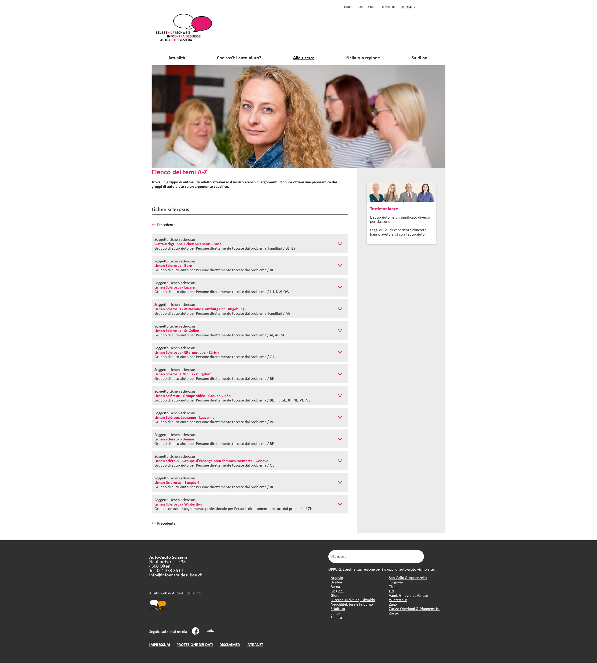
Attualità (176, 57)
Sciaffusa (338, 608)
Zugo (393, 604)
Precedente (166, 224)
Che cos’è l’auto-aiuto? (239, 57)
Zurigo (394, 613)
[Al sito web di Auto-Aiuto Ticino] (158, 609)
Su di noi (420, 57)
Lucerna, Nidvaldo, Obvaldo (353, 599)
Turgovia (396, 582)
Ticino (394, 586)
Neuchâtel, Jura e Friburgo (352, 604)
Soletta (336, 617)
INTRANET (254, 644)
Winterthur (398, 599)
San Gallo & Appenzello (408, 577)
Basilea (336, 582)
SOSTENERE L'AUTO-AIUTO (359, 7)
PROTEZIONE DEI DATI (195, 644)
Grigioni (337, 590)
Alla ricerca (304, 57)
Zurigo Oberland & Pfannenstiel (414, 608)
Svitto (335, 613)
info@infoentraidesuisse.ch (176, 575)
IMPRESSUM (159, 644)
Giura (335, 595)
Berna (335, 586)
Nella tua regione (363, 57)
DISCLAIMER (229, 644)
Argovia (337, 577)
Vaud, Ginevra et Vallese (408, 595)
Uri (391, 590)
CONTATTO (388, 7)
